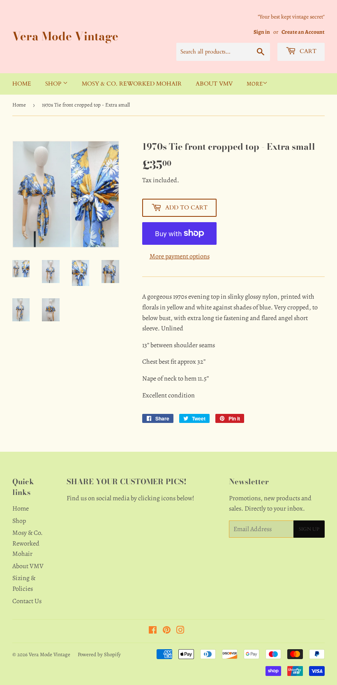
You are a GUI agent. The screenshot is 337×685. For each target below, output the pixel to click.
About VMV (214, 84)
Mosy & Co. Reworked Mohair (132, 84)
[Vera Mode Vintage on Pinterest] (166, 631)
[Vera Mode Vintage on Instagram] (180, 631)
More (255, 84)
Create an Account (303, 32)
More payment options (180, 256)
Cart (307, 51)
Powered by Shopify (99, 654)
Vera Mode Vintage (65, 36)
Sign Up (309, 529)
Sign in (262, 32)
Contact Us (27, 601)
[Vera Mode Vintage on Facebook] (152, 631)
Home (21, 84)
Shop (54, 84)
